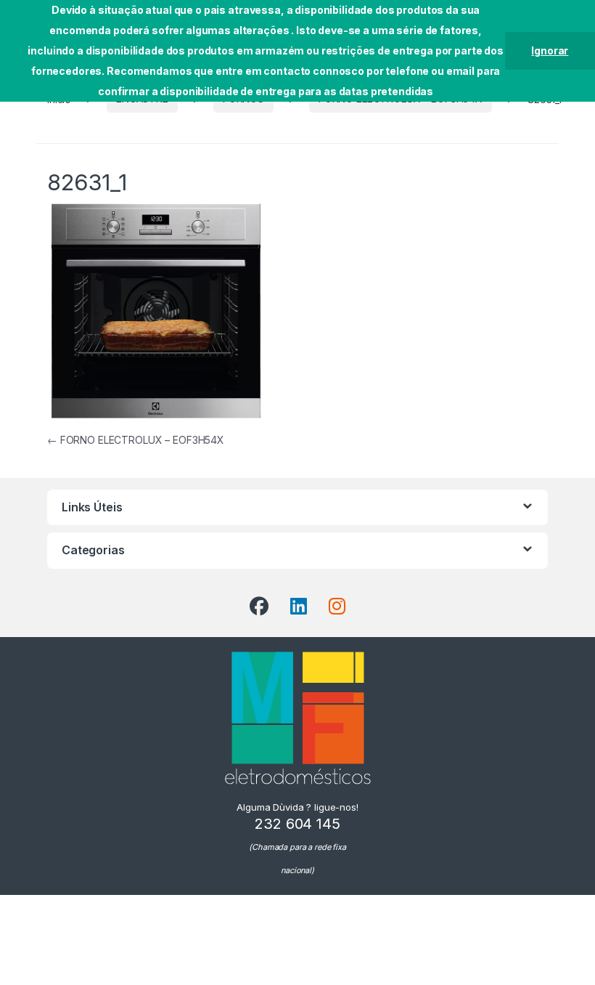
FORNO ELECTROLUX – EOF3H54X (135, 440)
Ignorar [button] (549, 50)
